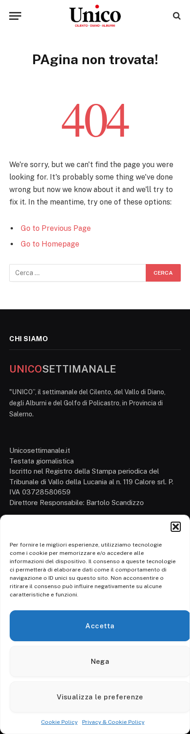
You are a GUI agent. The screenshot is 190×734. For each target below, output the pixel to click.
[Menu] (15, 16)
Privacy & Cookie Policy (113, 722)
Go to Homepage (50, 244)
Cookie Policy (59, 722)
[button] (175, 526)
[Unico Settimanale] (95, 15)
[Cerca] (176, 16)
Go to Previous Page (56, 228)
